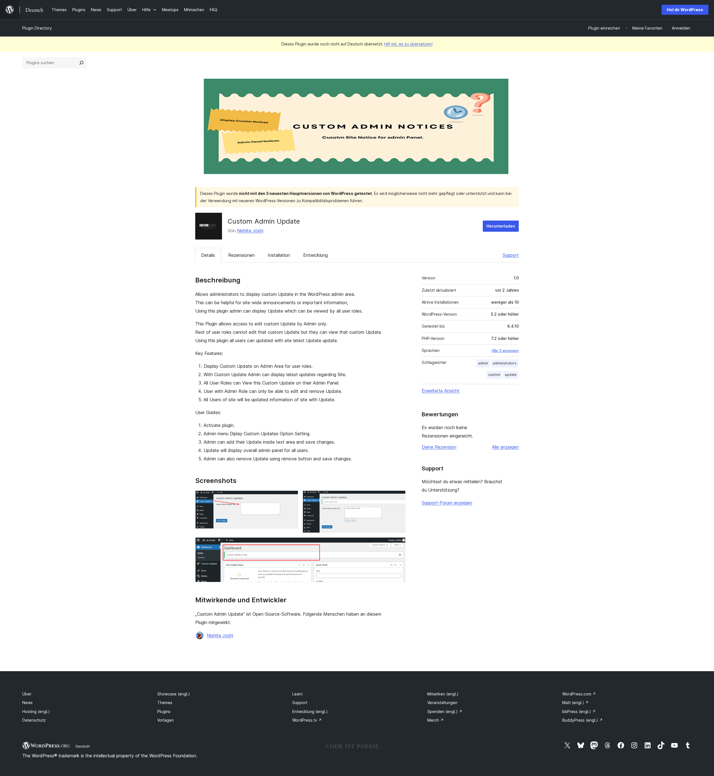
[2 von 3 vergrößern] (398, 498)
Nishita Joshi (250, 230)
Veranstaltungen (442, 702)
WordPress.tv (307, 720)
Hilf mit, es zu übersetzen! (408, 44)
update (511, 375)
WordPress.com (579, 694)
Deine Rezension (439, 447)
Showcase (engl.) (173, 694)
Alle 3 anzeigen (505, 350)
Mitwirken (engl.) (443, 694)
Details (208, 255)
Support (511, 255)
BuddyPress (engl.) (582, 720)
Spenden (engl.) (444, 711)
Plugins (163, 711)
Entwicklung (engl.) (310, 711)
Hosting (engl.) (36, 711)
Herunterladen (500, 226)
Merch (435, 720)
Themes (164, 702)
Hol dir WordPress (685, 9)
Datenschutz (34, 720)
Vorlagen (165, 720)
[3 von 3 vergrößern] (398, 545)
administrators (505, 363)
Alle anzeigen (505, 447)
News (27, 702)
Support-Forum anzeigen (447, 503)
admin (483, 363)
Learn (297, 694)
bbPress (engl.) (579, 711)
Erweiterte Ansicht (440, 390)
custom (494, 375)
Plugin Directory (37, 28)
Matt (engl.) (575, 702)
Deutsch (83, 746)
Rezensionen (241, 255)
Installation (279, 255)
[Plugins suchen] (81, 62)
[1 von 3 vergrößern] (290, 498)
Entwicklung (315, 255)
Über (27, 694)
